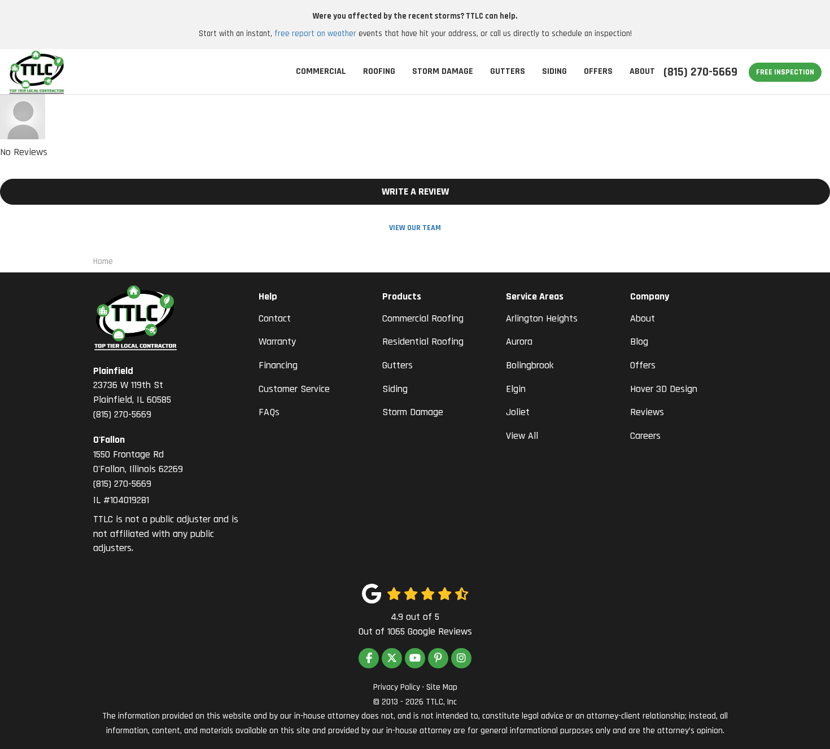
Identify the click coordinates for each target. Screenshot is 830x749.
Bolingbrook (529, 365)
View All (522, 435)
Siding (395, 388)
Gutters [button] (507, 71)
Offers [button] (598, 71)
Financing (278, 365)
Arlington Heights (542, 318)
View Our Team (415, 228)
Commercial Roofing (423, 318)
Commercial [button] (321, 71)
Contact (275, 318)
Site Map (441, 687)
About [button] (642, 71)
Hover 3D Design (663, 388)
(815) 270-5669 (132, 392)
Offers (643, 365)
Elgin (516, 388)
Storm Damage (412, 412)
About (642, 318)
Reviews (647, 412)
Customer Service (294, 388)
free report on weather (315, 33)
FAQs (269, 412)
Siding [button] (554, 71)
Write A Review (415, 191)
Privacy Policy (396, 687)
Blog (639, 341)
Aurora (519, 341)
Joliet (518, 412)
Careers (645, 435)
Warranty (277, 341)
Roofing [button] (379, 71)
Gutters (397, 365)
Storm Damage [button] (442, 71)
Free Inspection (785, 72)
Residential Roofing (423, 341)
